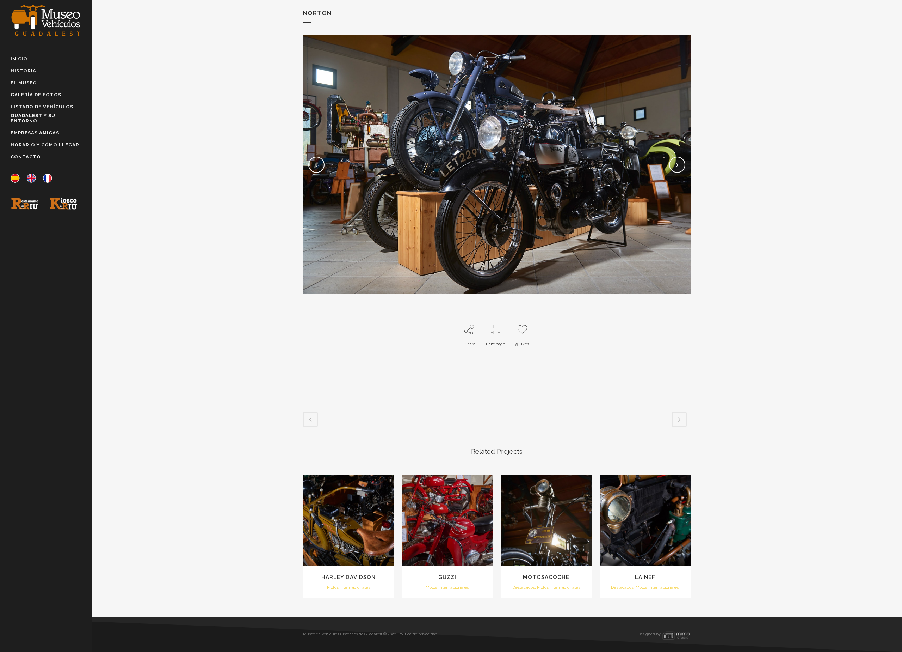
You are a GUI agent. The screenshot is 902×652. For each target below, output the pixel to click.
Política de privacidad (418, 634)
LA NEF (645, 577)
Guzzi (447, 577)
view (348, 519)
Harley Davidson (348, 577)
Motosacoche (546, 577)
